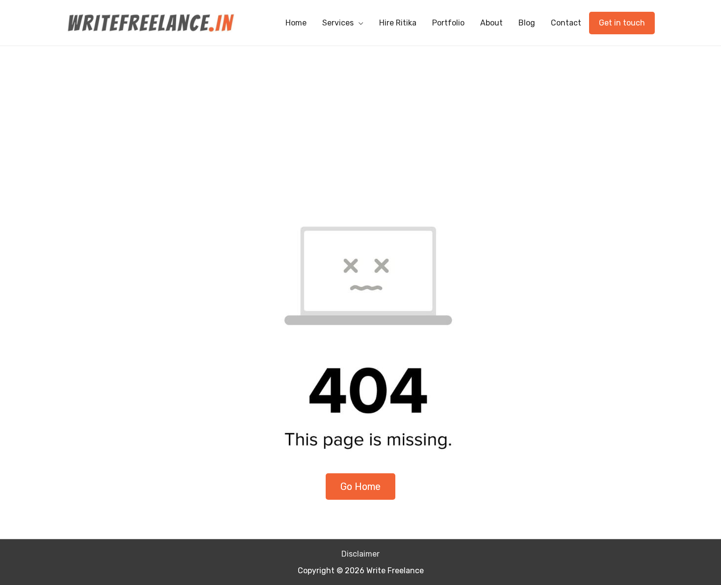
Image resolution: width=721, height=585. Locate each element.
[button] (360, 486)
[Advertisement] (360, 119)
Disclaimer (360, 554)
